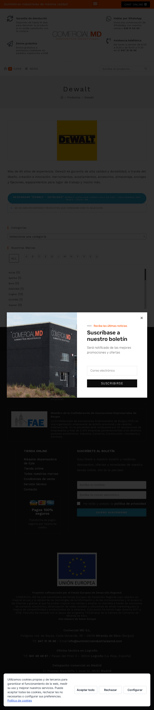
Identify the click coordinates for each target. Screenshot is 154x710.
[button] (141, 317)
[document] (77, 355)
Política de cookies (19, 700)
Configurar (135, 690)
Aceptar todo (86, 690)
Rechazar (110, 690)
